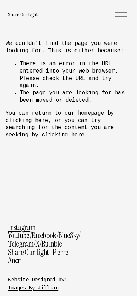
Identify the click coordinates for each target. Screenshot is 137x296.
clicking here (27, 121)
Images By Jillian (33, 288)
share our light (22, 14)
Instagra (19, 227)
